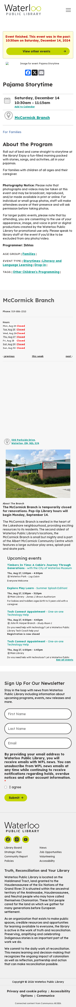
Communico (46, 995)
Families (29, 254)
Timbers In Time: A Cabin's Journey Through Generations (39, 566)
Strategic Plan (13, 852)
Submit (14, 797)
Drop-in (40, 265)
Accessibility (47, 861)
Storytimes (31, 261)
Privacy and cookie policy (27, 991)
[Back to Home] (22, 9)
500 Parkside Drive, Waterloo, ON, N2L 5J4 (25, 442)
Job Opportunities (50, 852)
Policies (9, 861)
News (42, 847)
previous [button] (9, 356)
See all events (64, 659)
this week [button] (38, 356)
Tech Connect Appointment (35, 613)
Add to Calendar (25, 106)
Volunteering (47, 856)
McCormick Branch (32, 117)
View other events (36, 51)
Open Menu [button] (68, 10)
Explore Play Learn (37, 588)
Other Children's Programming (36, 272)
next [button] (69, 356)
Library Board (13, 847)
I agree (15, 787)
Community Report (16, 856)
